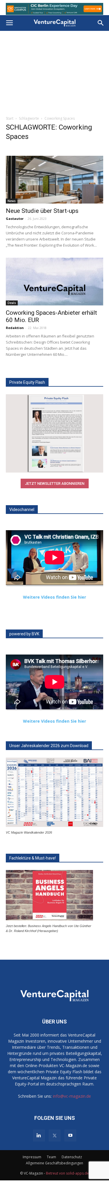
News (12, 201)
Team (51, 1156)
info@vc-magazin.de (72, 1096)
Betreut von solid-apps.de (67, 1173)
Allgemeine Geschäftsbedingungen (54, 1163)
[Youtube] (70, 1135)
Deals (12, 303)
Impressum (32, 1156)
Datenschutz (72, 1156)
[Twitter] (54, 1135)
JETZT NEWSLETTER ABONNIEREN (54, 483)
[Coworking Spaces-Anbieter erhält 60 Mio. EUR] (54, 281)
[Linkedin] (39, 1135)
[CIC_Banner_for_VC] (54, 9)
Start (9, 118)
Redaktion (15, 328)
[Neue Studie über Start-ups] (54, 180)
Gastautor (15, 218)
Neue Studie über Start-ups (42, 210)
